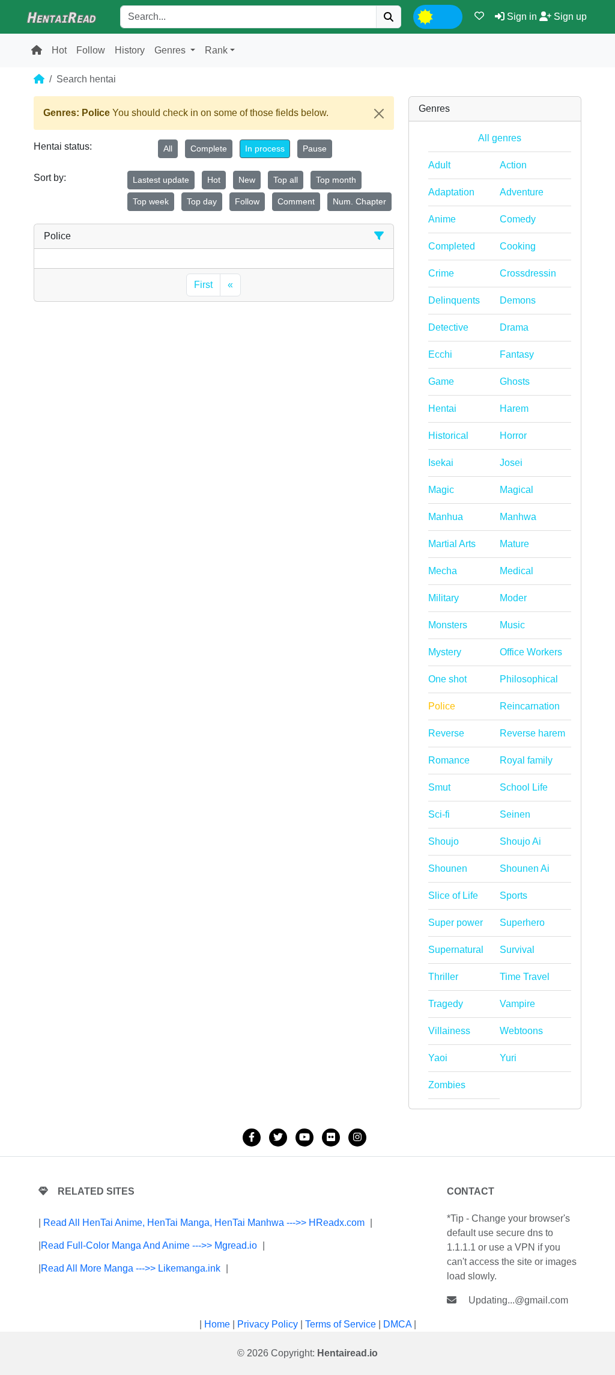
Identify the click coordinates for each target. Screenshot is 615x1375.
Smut (439, 787)
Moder (513, 598)
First (203, 285)
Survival (517, 950)
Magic (441, 490)
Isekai (440, 463)
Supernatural (455, 950)
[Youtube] (304, 1137)
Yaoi (437, 1058)
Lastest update (161, 180)
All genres (499, 138)
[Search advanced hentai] (379, 236)
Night (447, 15)
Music (512, 625)
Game (441, 381)
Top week (151, 201)
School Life (524, 787)
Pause (315, 148)
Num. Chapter (359, 201)
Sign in (520, 16)
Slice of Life (453, 895)
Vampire (517, 1004)
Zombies (446, 1085)
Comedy (518, 219)
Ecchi (440, 354)
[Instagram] (357, 1137)
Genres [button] (171, 50)
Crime (441, 273)
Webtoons (521, 1031)
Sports (513, 895)
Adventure (522, 192)
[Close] (379, 113)
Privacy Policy (267, 1324)
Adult (439, 165)
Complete (208, 148)
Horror (513, 435)
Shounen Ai (525, 868)
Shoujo (443, 841)
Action (513, 165)
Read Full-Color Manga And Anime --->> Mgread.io (149, 1245)
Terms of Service (340, 1324)
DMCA (397, 1324)
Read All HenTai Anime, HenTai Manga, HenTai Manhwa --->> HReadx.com (204, 1222)
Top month (336, 180)
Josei (511, 463)
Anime (442, 219)
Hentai (442, 408)
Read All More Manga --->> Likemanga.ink (130, 1268)
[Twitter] (278, 1137)
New (246, 180)
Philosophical (529, 679)
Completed (451, 246)
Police (441, 706)
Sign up (569, 16)
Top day (202, 201)
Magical (516, 490)
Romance (449, 760)
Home (217, 1324)
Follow (90, 50)
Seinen (515, 814)
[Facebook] (252, 1137)
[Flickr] (331, 1137)
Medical (516, 571)
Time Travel (525, 977)
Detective (448, 327)
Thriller (443, 977)
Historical (448, 435)
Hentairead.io (347, 1353)
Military (443, 598)
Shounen (447, 868)
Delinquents (454, 300)
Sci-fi (439, 814)
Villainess (449, 1031)
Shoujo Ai (520, 841)
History (130, 50)
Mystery (444, 652)
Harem (514, 408)
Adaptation (451, 192)
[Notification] (479, 16)
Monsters (447, 625)
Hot (59, 50)
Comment (296, 201)
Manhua (445, 517)
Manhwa (518, 517)
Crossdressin (528, 273)
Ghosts (515, 381)
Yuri (508, 1058)
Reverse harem (532, 733)
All (167, 148)
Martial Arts (452, 544)
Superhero (522, 922)
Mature (514, 544)
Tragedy (445, 1004)
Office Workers (531, 652)
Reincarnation (530, 706)
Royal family (526, 760)
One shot (447, 679)
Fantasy (517, 354)
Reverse (446, 733)
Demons (518, 300)
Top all (285, 180)
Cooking (518, 246)
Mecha (442, 571)
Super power (455, 922)
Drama (514, 327)
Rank (216, 50)
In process (265, 148)
